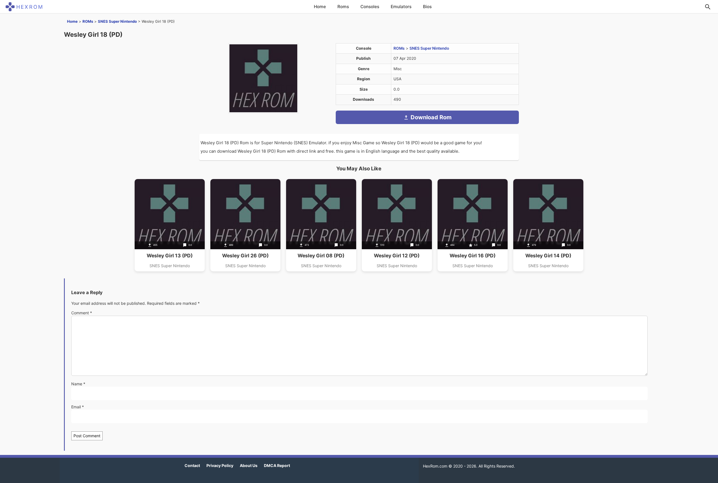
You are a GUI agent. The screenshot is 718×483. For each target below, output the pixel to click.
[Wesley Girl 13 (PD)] (170, 225)
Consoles (369, 6)
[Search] (707, 7)
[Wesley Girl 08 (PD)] (321, 225)
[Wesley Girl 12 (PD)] (397, 225)
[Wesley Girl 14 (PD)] (548, 225)
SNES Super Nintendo (117, 21)
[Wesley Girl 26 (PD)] (245, 225)
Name (78, 383)
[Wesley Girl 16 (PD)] (473, 225)
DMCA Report (277, 465)
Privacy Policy (219, 465)
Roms (343, 6)
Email (77, 406)
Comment (81, 312)
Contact (192, 465)
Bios (427, 6)
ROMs (87, 21)
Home (320, 6)
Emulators (401, 6)
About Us (248, 465)
